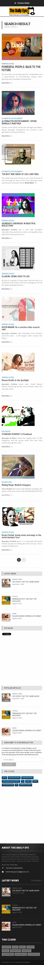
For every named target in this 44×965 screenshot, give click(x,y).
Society (15, 947)
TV (22, 781)
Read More (6, 83)
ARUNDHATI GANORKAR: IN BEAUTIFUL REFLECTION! (19, 224)
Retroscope (26, 950)
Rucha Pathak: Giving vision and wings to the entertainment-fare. (21, 536)
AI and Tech (6, 947)
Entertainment (8, 954)
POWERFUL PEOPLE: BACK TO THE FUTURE (21, 68)
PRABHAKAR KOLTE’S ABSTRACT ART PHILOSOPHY (24, 600)
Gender (14, 613)
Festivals (15, 596)
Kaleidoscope (7, 482)
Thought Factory (14, 777)
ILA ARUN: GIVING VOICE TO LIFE (16, 276)
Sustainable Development (11, 781)
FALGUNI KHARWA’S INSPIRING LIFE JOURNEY (26, 616)
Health (22, 947)
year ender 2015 (27, 777)
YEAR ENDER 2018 (8, 785)
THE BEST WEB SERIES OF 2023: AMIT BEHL (20, 174)
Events (28, 781)
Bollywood (6, 431)
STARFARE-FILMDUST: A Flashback (17, 434)
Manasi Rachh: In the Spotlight (15, 380)
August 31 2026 (17, 603)
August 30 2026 (17, 618)
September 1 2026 (18, 584)
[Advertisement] (22, 661)
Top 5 (4, 777)
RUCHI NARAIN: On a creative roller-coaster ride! (21, 328)
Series (35, 781)
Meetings (30, 947)
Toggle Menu (23, 3)
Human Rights (15, 950)
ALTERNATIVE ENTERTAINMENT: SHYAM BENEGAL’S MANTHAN (19, 122)
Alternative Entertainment (12, 118)
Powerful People (8, 63)
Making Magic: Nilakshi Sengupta (16, 484)
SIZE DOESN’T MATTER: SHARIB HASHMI (25, 582)
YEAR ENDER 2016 (34, 954)
